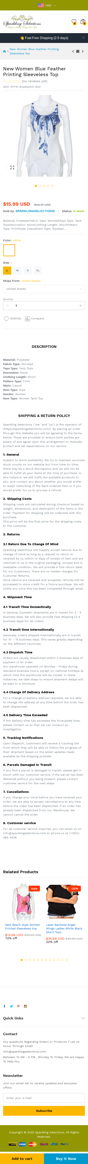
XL (38, 270)
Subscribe (44, 1111)
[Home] (4, 51)
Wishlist (15, 318)
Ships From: (22, 280)
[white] (9, 250)
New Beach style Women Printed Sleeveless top (22, 926)
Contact (10, 1034)
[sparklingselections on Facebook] (4, 1006)
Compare (37, 318)
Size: (7, 262)
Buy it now (66, 1158)
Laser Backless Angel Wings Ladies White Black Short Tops (64, 928)
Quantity (8, 299)
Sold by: (9, 211)
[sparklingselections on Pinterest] (18, 1006)
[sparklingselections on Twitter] (11, 1006)
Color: (12, 240)
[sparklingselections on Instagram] (25, 1006)
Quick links (13, 1018)
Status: (67, 211)
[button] (25, 82)
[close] (83, 37)
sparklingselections (35, 211)
